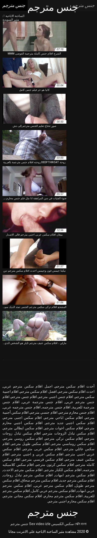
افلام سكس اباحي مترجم (63, 418)
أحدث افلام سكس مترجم (75, 386)
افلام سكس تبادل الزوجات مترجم (69, 433)
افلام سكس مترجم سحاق (39, 480)
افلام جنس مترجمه (56, 407)
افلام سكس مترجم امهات (75, 475)
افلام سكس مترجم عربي (53, 486)
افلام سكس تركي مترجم (64, 438)
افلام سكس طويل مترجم (30, 444)
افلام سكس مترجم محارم (63, 496)
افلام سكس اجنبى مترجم (22, 418)
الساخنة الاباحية (14, 16)
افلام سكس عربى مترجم (42, 449)
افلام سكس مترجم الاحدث (23, 470)
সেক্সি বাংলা (81, 524)
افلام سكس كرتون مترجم (55, 465)
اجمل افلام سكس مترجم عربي (27, 386)
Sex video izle (39, 524)
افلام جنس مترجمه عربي (22, 407)
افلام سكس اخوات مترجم (64, 428)
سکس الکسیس (62, 524)
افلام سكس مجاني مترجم (22, 496)
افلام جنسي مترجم (43, 412)
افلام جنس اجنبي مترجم (55, 397)
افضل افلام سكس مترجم (38, 391)
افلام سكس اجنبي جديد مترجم (70, 423)
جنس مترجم (19, 524)
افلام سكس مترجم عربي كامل (53, 491)
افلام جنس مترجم (24, 397)
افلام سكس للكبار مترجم (63, 470)
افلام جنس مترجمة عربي (42, 402)
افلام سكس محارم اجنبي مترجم (71, 501)
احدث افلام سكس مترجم (76, 391)
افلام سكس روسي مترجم (23, 438)
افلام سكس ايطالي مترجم (23, 428)
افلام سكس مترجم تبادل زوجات (28, 475)
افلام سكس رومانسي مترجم (73, 444)
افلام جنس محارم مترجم (77, 412)
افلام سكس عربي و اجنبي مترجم (37, 454)
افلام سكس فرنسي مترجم (42, 459)
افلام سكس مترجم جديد (77, 480)
